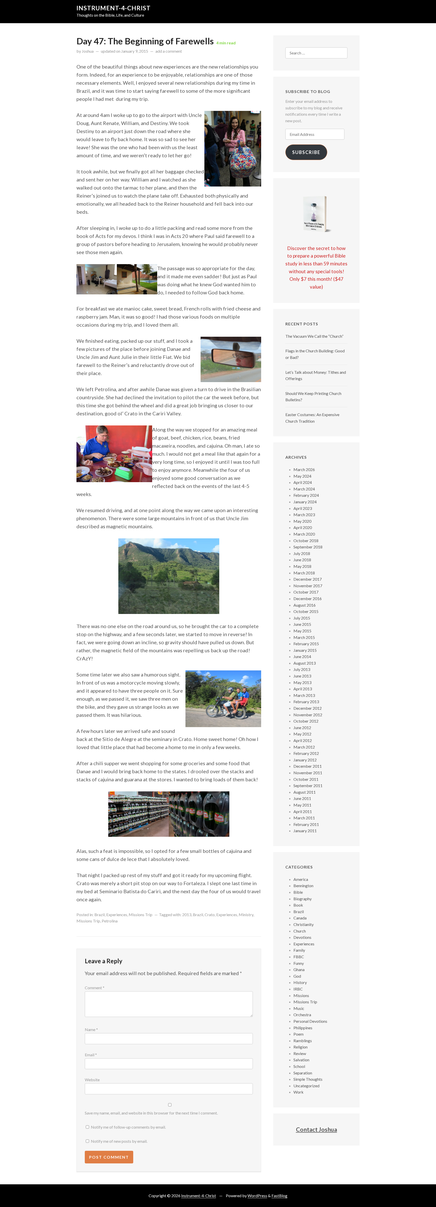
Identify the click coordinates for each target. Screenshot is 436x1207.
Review (299, 1053)
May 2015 (302, 630)
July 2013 (301, 669)
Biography (302, 898)
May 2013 (302, 682)
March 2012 (304, 747)
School (299, 1066)
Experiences (116, 914)
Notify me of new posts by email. (119, 1141)
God (297, 976)
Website (92, 1079)
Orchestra (302, 1014)
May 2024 (302, 476)
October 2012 (305, 721)
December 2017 (307, 579)
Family (299, 950)
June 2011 (302, 798)
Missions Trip (140, 914)
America (300, 879)
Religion (300, 1046)
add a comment (168, 51)
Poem (298, 1034)
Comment (94, 987)
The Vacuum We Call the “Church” (314, 336)
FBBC (298, 956)
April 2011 (302, 811)
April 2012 (302, 740)
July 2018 (301, 553)
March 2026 (304, 469)
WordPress (257, 1195)
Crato (210, 914)
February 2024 (306, 495)
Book (298, 905)
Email (91, 1054)
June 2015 (302, 624)
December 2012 (307, 708)
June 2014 (302, 656)
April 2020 (302, 527)
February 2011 (306, 824)
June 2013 (302, 675)
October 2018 (305, 540)
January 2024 (305, 501)
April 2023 (302, 508)
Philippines (302, 1027)
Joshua (88, 51)
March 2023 (304, 514)
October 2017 (305, 592)
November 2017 (307, 585)
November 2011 (307, 772)
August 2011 (304, 792)
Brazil (99, 914)
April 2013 (302, 688)
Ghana (299, 969)
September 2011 (307, 785)
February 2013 (306, 701)
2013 (186, 914)
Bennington (303, 885)
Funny (298, 963)
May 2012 (302, 733)
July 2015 (301, 617)
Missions (301, 995)
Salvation (301, 1059)
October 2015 (305, 611)
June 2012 (302, 727)
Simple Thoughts (307, 1079)
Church (299, 931)
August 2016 (304, 605)
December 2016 (307, 598)
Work (298, 1092)
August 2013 (304, 663)
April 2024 (302, 482)
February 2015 (306, 643)
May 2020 (302, 521)
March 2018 (304, 572)
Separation (302, 1072)
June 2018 (302, 559)
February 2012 (306, 753)
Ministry (246, 914)
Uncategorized (306, 1085)
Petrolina (110, 920)
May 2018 (302, 566)
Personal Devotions (310, 1021)
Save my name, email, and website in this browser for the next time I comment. (151, 1112)
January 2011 (305, 830)
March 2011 (304, 817)
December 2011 (307, 766)
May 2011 (302, 804)
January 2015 (305, 650)
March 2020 (304, 534)
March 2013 (304, 695)
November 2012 (307, 714)
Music (298, 1008)
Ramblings (302, 1040)
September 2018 (307, 546)
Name (91, 1029)
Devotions (302, 937)
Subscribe (306, 152)
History (300, 982)
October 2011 (305, 779)
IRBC (298, 988)
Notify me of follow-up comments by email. (128, 1127)
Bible (298, 892)
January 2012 (305, 759)
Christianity (303, 924)
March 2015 (304, 637)
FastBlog (279, 1195)
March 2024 (304, 488)
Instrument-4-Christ (113, 8)
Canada (300, 917)
